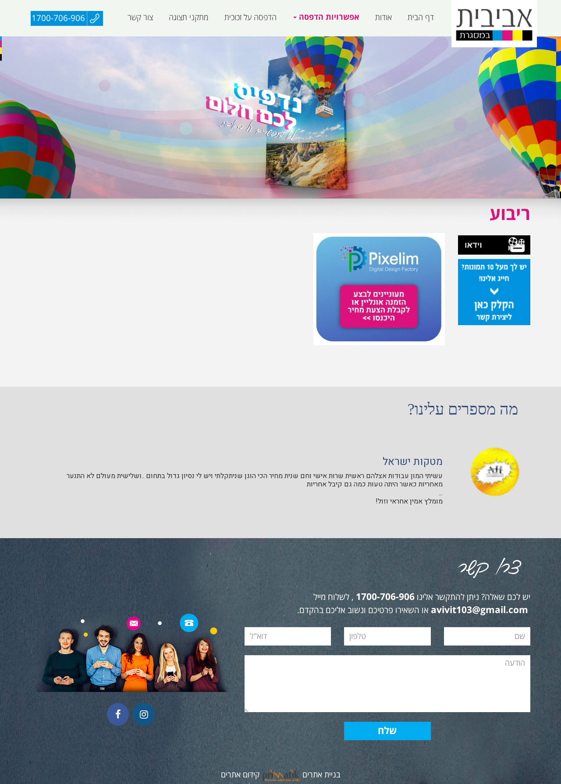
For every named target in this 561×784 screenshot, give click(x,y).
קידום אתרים (240, 775)
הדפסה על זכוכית (250, 17)
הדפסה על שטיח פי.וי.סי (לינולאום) (290, 41)
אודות (383, 17)
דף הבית (421, 17)
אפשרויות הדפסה (328, 17)
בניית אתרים (321, 775)
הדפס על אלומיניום (425, 41)
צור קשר (140, 17)
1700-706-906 (58, 18)
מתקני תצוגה (189, 17)
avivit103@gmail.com (479, 610)
